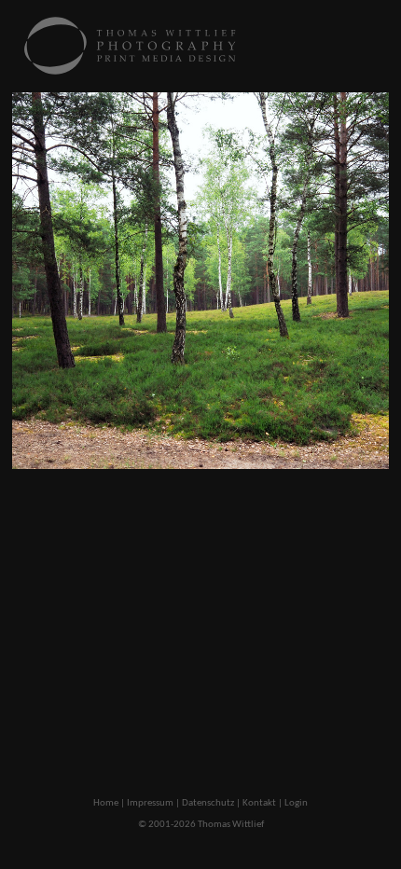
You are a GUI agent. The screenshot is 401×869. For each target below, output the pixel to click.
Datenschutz (208, 803)
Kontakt (259, 803)
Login (296, 803)
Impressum (150, 803)
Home (105, 803)
